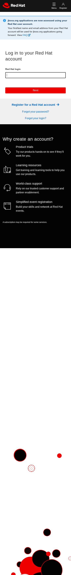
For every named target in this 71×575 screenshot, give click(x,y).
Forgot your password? (35, 111)
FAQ (25, 35)
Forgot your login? (35, 118)
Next (35, 90)
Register (63, 8)
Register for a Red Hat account (34, 104)
